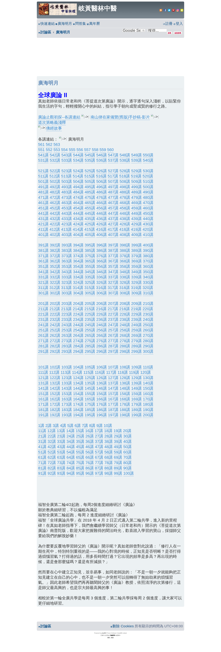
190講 (148, 409)
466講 (101, 202)
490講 (148, 192)
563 (56, 144)
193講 (66, 415)
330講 (148, 282)
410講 (148, 234)
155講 (90, 393)
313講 (66, 287)
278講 (125, 341)
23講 (61, 436)
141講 (43, 388)
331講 (43, 277)
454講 (78, 208)
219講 (136, 309)
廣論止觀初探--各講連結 (59, 117)
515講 (89, 176)
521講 (43, 171)
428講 (125, 224)
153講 (66, 393)
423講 (66, 224)
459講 (136, 208)
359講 (136, 266)
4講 (63, 425)
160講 (148, 393)
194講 (78, 415)
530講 (148, 171)
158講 (125, 393)
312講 (54, 287)
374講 (78, 256)
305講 (90, 293)
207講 (113, 303)
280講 (148, 341)
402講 (55, 234)
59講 (118, 452)
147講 (113, 388)
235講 (90, 319)
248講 (125, 325)
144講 (78, 388)
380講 (148, 256)
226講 (101, 314)
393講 (66, 245)
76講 (89, 462)
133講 (66, 383)
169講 (136, 399)
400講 (148, 245)
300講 (148, 351)
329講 (136, 282)
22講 (52, 436)
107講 (113, 367)
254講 (78, 330)
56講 (89, 452)
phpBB (104, 633)
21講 (42, 436)
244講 (78, 325)
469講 (136, 202)
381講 (43, 250)
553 (56, 149)
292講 (55, 351)
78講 (108, 462)
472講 (55, 197)
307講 (113, 293)
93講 (61, 473)
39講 (118, 441)
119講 (134, 372)
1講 (41, 425)
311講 (43, 287)
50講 (127, 447)
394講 (78, 245)
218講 (124, 309)
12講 (51, 431)
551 (41, 149)
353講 (66, 266)
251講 (43, 330)
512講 (54, 176)
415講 (89, 229)
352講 (55, 266)
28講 (108, 436)
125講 (90, 378)
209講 (136, 303)
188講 (125, 409)
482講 (55, 192)
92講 (52, 473)
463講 (66, 202)
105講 (90, 367)
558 (95, 149)
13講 (61, 431)
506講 (101, 181)
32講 (52, 441)
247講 (113, 325)
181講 (43, 409)
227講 (113, 314)
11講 (42, 431)
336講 (101, 277)
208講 (125, 303)
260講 (148, 330)
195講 (90, 415)
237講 (113, 319)
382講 (55, 250)
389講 (136, 250)
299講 (136, 351)
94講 (71, 473)
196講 (101, 415)
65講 (80, 457)
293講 (66, 351)
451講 (43, 208)
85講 (80, 468)
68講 (108, 457)
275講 (90, 341)
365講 (90, 261)
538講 (125, 160)
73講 (61, 462)
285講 (90, 346)
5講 (70, 425)
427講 (113, 224)
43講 (61, 447)
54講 (71, 452)
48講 (108, 447)
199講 (136, 415)
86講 (89, 468)
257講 (113, 330)
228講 (125, 314)
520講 (148, 176)
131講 (43, 383)
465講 (90, 202)
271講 (43, 341)
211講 (43, 309)
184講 (78, 409)
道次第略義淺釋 (52, 122)
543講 (66, 155)
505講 (90, 181)
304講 (78, 293)
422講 (55, 224)
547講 (113, 155)
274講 (78, 341)
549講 (136, 155)
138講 (125, 383)
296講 (101, 351)
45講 (80, 447)
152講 (55, 393)
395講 (90, 245)
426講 (101, 224)
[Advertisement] (110, 57)
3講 (56, 425)
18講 (108, 431)
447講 (113, 213)
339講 (136, 277)
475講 (90, 197)
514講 (78, 176)
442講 (55, 213)
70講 (127, 457)
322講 (55, 282)
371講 (43, 256)
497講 (113, 187)
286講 (101, 346)
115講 (88, 372)
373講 (66, 256)
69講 (118, 457)
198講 (125, 415)
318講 (124, 287)
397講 (113, 245)
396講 (101, 245)
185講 (90, 409)
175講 (90, 404)
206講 (101, 303)
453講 (66, 208)
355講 (90, 266)
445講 (90, 213)
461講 (43, 202)
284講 (78, 346)
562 (49, 144)
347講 (113, 272)
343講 (66, 272)
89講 (118, 468)
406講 (101, 234)
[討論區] (58, 9)
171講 (43, 404)
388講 (125, 250)
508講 (125, 181)
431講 (43, 218)
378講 (125, 256)
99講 (118, 473)
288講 (125, 346)
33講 (61, 441)
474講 (78, 197)
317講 (113, 287)
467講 (113, 202)
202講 (55, 303)
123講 (66, 378)
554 (64, 149)
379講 (136, 256)
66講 (89, 457)
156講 (101, 393)
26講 (89, 436)
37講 (99, 441)
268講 (125, 335)
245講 (90, 325)
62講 (52, 457)
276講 (101, 341)
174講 (78, 404)
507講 (113, 181)
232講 (55, 319)
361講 (43, 261)
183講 (66, 409)
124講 (78, 378)
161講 (43, 399)
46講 (89, 447)
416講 (101, 229)
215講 (89, 309)
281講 (43, 346)
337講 (113, 277)
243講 (66, 325)
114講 (77, 372)
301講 (43, 293)
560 (110, 149)
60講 (127, 452)
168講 (125, 399)
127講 (113, 378)
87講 (99, 468)
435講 (90, 218)
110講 (148, 367)
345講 (90, 272)
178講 (125, 404)
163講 (66, 399)
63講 (61, 457)
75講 (80, 462)
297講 (113, 351)
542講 (55, 155)
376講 (101, 256)
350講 (148, 272)
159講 (136, 393)
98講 (108, 473)
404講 (78, 234)
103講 (66, 367)
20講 (127, 431)
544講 (78, 155)
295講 (90, 351)
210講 (148, 303)
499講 (136, 187)
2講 (48, 425)
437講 (113, 218)
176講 (101, 404)
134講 (78, 383)
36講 (89, 441)
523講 (66, 171)
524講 (78, 171)
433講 (66, 218)
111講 (43, 372)
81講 (42, 468)
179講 (136, 404)
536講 (101, 160)
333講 (66, 277)
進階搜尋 (177, 33)
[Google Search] (143, 30)
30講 (127, 436)
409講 (136, 234)
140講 (148, 383)
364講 (78, 261)
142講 (55, 388)
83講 (61, 468)
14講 (70, 431)
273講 (66, 341)
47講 (99, 447)
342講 (55, 272)
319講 (136, 287)
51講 (42, 452)
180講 (148, 404)
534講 (78, 160)
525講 (90, 171)
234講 (78, 319)
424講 (78, 224)
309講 (136, 293)
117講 (111, 372)
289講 (136, 346)
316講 (101, 287)
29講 (118, 436)
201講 (43, 303)
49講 (118, 447)
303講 (66, 293)
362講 (55, 261)
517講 (113, 176)
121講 (43, 378)
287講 (113, 346)
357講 (113, 266)
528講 (125, 171)
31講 (42, 441)
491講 (43, 187)
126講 (101, 378)
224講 (78, 314)
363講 (66, 261)
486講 (101, 192)
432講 (55, 218)
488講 (125, 192)
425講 (90, 224)
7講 (85, 425)
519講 (136, 176)
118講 (123, 372)
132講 (55, 383)
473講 (66, 197)
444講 (78, 213)
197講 (113, 415)
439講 (136, 218)
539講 (136, 160)
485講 (90, 192)
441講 (43, 213)
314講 (78, 287)
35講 (80, 441)
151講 (43, 393)
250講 (148, 325)
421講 (43, 224)
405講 (90, 234)
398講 (125, 245)
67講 (99, 457)
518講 (124, 176)
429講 (136, 224)
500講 (148, 187)
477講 (113, 197)
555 (72, 149)
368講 (125, 261)
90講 (127, 468)
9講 (99, 425)
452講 (55, 208)
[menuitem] (63, 24)
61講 (42, 457)
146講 (101, 388)
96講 (89, 473)
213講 (66, 309)
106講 (101, 367)
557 (87, 149)
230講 (148, 314)
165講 (90, 399)
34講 (71, 441)
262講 (55, 335)
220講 (148, 309)
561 (41, 144)
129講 (136, 378)
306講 (101, 293)
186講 (101, 409)
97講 (99, 473)
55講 (80, 452)
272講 (55, 341)
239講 (136, 319)
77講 (99, 462)
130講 (148, 378)
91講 (42, 473)
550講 (148, 155)
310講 (148, 293)
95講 (80, 473)
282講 (55, 346)
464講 (78, 202)
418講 (124, 229)
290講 (148, 346)
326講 (101, 282)
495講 (90, 187)
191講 (43, 415)
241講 (43, 325)
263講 (66, 335)
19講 (118, 431)
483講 (66, 192)
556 (79, 149)
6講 (78, 425)
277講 (113, 341)
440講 (148, 218)
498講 (125, 187)
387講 (113, 250)
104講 (78, 367)
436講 (101, 218)
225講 (90, 314)
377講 (113, 256)
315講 (89, 287)
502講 (55, 181)
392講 (55, 245)
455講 (90, 208)
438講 (125, 218)
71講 (42, 462)
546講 (101, 155)
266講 (101, 335)
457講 (113, 208)
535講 (90, 160)
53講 (61, 452)
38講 (108, 441)
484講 (78, 192)
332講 (55, 277)
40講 (127, 441)
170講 (148, 399)
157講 (113, 393)
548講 (125, 155)
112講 (54, 372)
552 (49, 149)
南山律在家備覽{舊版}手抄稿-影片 (120, 117)
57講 (99, 452)
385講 (90, 250)
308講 (125, 293)
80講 (127, 462)
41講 (42, 447)
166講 (101, 399)
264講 (78, 335)
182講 (55, 409)
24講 (71, 436)
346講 (101, 272)
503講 (66, 181)
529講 (136, 171)
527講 (113, 171)
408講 (125, 234)
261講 (43, 335)
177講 (113, 404)
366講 (101, 261)
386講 (101, 250)
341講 (43, 272)
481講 (43, 192)
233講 (66, 319)
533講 (66, 160)
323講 (66, 282)
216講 (101, 309)
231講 (43, 319)
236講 (101, 319)
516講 (101, 176)
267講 (113, 335)
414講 (78, 229)
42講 (52, 447)
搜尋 (169, 33)
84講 (71, 468)
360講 (148, 266)
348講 (125, 272)
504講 (78, 181)
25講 (80, 436)
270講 (148, 335)
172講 (55, 404)
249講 (136, 325)
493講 (66, 187)
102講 (55, 367)
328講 (125, 282)
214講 (78, 309)
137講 (113, 383)
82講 (52, 468)
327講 (113, 282)
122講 (55, 378)
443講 (66, 213)
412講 (54, 229)
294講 (78, 351)
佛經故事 (54, 128)
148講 (125, 388)
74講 (71, 462)
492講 (55, 187)
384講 (78, 250)
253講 (66, 330)
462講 (55, 202)
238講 (125, 319)
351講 (43, 266)
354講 (78, 266)
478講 (125, 197)
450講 (148, 213)
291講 (43, 351)
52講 (52, 452)
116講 (100, 372)
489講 (136, 192)
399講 (136, 245)
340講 (148, 277)
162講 (55, 399)
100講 (128, 473)
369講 (136, 261)
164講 (78, 399)
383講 (66, 250)
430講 (148, 224)
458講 (125, 208)
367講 (113, 261)
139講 (136, 383)
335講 (90, 277)
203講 (66, 303)
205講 (90, 303)
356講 (101, 266)
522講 (55, 171)
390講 (148, 250)
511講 (43, 176)
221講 (43, 314)
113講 (66, 372)
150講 (148, 388)
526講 (101, 171)
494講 (78, 187)
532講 (55, 160)
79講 (118, 462)
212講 (54, 309)
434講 (78, 218)
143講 (66, 388)
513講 (66, 176)
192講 (55, 415)
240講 (148, 319)
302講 (55, 293)
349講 (136, 272)
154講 (78, 393)
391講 (43, 245)
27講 (99, 436)
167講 (113, 399)
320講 (148, 287)
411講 (43, 229)
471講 (43, 197)
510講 (148, 181)
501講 (43, 181)
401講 (43, 234)
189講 (136, 409)
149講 (136, 388)
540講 (148, 160)
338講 (125, 277)
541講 (43, 155)
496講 (101, 187)
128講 (125, 378)
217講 (113, 309)
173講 (66, 404)
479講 (136, 197)
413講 (66, 229)
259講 (136, 330)
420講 (148, 229)
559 (103, 149)
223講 (66, 314)
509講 (136, 181)
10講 (108, 425)
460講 (148, 208)
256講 (101, 330)
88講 (108, 468)
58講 (108, 452)
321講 (43, 282)
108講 (125, 367)
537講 (113, 160)
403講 (66, 234)
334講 (78, 277)
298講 (125, 351)
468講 (125, 202)
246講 (101, 325)
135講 (90, 383)
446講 (101, 213)
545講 (90, 155)
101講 (43, 367)
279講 (136, 341)
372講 (55, 256)
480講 (148, 197)
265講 (90, 335)
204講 (78, 303)
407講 (113, 234)
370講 (148, 261)
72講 (52, 462)
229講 (136, 314)
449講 (136, 213)
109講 (136, 367)
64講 (71, 457)
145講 (90, 388)
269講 (136, 335)
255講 (90, 330)
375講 (90, 256)
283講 (66, 346)
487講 (113, 192)
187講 (113, 409)
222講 (55, 314)
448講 (125, 213)
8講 (92, 425)
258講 (125, 330)
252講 (55, 330)
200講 (148, 415)
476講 (101, 197)
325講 (90, 282)
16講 (89, 431)
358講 (125, 266)
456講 (101, 208)
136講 (101, 383)
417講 (113, 229)
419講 (136, 229)
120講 (145, 372)
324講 (78, 282)
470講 (148, 202)
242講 (55, 325)
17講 (99, 431)
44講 (71, 447)
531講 (43, 160)
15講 (80, 431)
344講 (78, 272)
